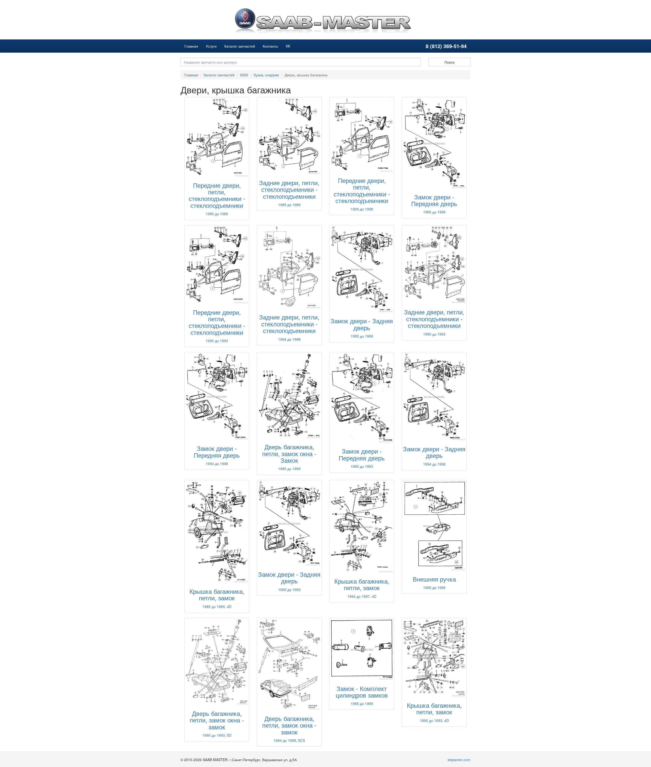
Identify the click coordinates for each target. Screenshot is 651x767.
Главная (191, 46)
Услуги (211, 46)
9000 (244, 74)
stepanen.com (459, 759)
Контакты (270, 46)
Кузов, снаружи (266, 74)
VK (288, 46)
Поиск (449, 62)
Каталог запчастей (239, 46)
